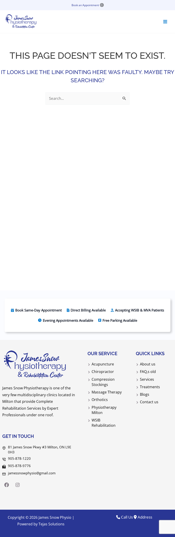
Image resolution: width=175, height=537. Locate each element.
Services (147, 379)
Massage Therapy (107, 392)
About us (147, 364)
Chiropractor (103, 371)
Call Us (126, 517)
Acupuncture (103, 364)
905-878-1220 (19, 458)
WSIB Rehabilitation (104, 423)
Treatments (150, 386)
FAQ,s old (148, 371)
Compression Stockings (103, 382)
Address (144, 517)
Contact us (149, 401)
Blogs (144, 394)
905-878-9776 (19, 465)
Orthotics (100, 399)
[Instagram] (17, 485)
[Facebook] (6, 485)
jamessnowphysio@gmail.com (32, 473)
